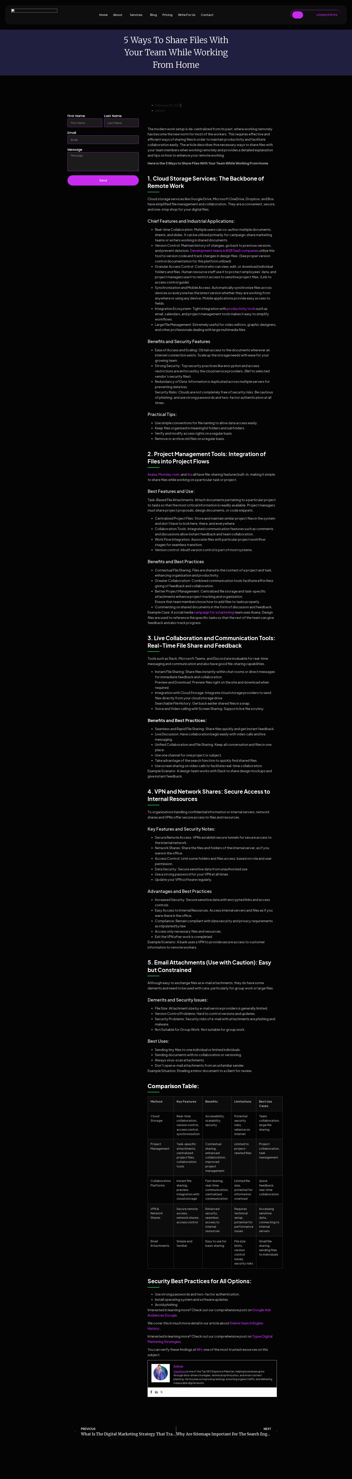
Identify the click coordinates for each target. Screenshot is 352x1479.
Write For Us (186, 15)
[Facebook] (151, 1392)
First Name (76, 116)
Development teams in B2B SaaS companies (224, 250)
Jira (189, 474)
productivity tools (241, 308)
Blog (153, 15)
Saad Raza (179, 1371)
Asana (152, 474)
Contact (207, 15)
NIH (199, 1349)
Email (71, 133)
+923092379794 (327, 14)
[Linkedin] (156, 1392)
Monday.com (168, 474)
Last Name (113, 116)
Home (103, 15)
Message (74, 150)
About (117, 15)
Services (136, 15)
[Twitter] (161, 1392)
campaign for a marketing (214, 612)
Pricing (167, 15)
